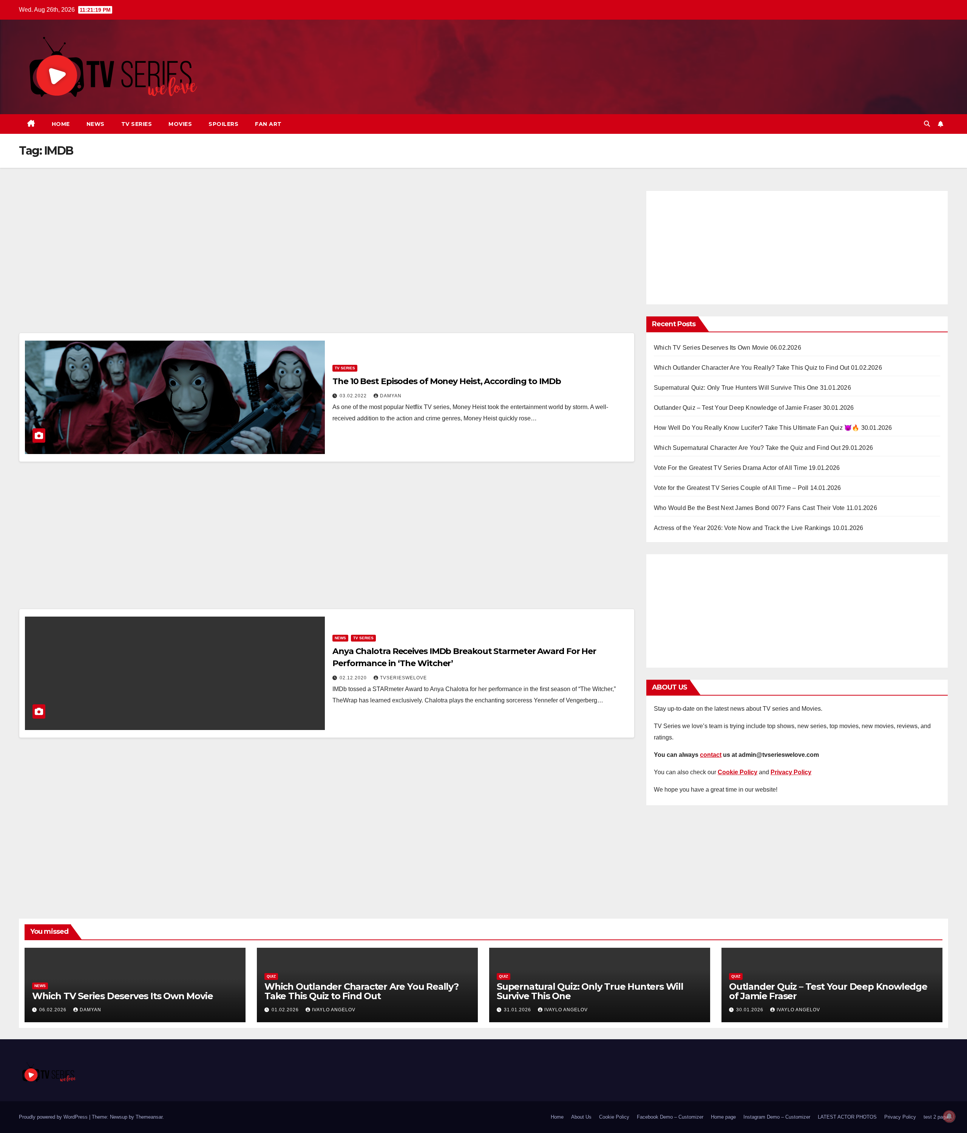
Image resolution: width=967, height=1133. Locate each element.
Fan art (268, 124)
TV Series (136, 124)
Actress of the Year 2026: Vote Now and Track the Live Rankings (742, 528)
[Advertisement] (327, 260)
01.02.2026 (286, 1009)
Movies (180, 124)
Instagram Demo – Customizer (776, 1117)
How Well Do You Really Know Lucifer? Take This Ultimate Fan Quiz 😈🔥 (756, 428)
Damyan (391, 395)
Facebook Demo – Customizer (670, 1117)
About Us (581, 1117)
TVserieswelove (403, 677)
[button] (927, 124)
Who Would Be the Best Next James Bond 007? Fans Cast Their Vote (749, 508)
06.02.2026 (53, 1009)
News (96, 124)
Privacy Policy (900, 1117)
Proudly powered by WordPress (54, 1117)
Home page (723, 1117)
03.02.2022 (354, 395)
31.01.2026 (518, 1009)
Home (61, 124)
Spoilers (223, 124)
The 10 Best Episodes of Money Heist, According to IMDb (446, 381)
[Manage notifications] (949, 1116)
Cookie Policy (614, 1117)
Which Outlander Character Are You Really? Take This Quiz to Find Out (752, 367)
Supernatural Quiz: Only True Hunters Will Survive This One (736, 387)
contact (710, 755)
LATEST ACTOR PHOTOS (847, 1117)
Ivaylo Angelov (333, 1009)
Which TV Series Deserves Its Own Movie (711, 347)
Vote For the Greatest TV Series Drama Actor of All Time (730, 468)
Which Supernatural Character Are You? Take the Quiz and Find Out (747, 448)
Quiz (271, 976)
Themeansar (149, 1117)
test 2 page (936, 1117)
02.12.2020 (354, 677)
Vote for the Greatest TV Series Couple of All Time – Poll (731, 488)
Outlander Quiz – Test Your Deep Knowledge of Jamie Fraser (737, 408)
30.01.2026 (750, 1009)
